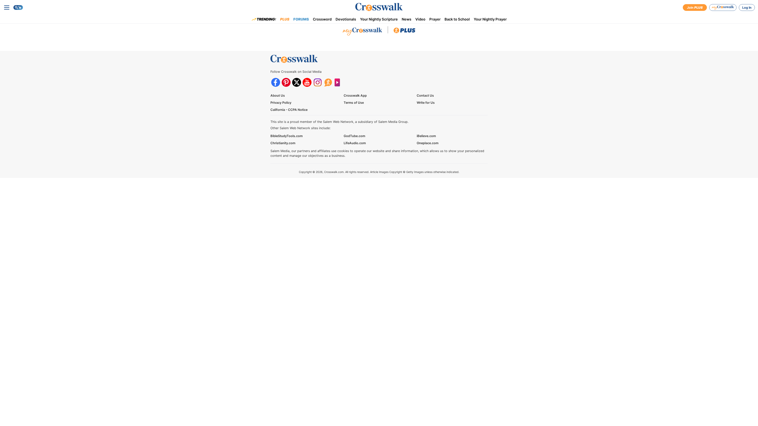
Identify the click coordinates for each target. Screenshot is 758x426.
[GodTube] (338, 82)
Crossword (322, 19)
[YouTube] (307, 82)
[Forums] (328, 82)
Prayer (435, 19)
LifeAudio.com (355, 143)
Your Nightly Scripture (379, 19)
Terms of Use (354, 103)
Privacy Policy (280, 103)
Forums (301, 19)
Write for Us (426, 103)
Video (420, 19)
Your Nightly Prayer (490, 19)
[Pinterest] (286, 82)
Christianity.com (282, 143)
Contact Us (425, 95)
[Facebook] (275, 82)
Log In (746, 7)
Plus (284, 19)
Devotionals (346, 19)
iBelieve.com (426, 136)
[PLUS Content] (404, 31)
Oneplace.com (427, 143)
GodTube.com (354, 136)
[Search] (18, 7)
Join (695, 7)
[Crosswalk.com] (379, 7)
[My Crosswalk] (722, 7)
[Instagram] (317, 82)
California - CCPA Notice (289, 110)
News (406, 19)
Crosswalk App (355, 95)
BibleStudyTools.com (286, 136)
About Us (277, 95)
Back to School (457, 19)
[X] (296, 82)
